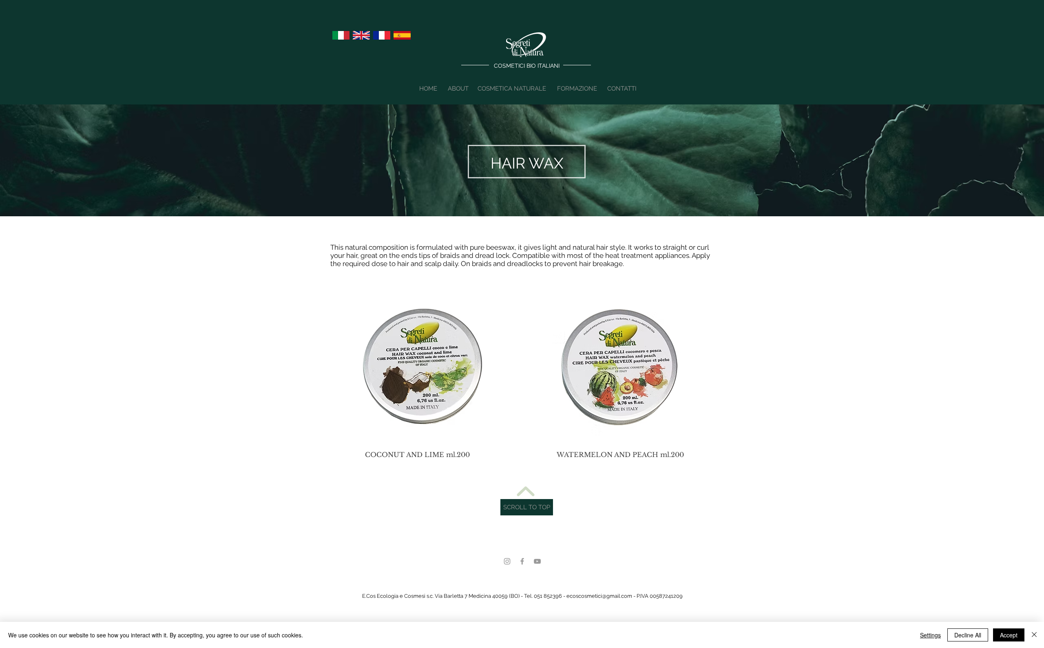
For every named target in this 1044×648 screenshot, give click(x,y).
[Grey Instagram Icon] (507, 561)
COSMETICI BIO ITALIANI (527, 65)
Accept (1008, 635)
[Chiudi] (1034, 634)
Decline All (967, 635)
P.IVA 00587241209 (660, 596)
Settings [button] (930, 635)
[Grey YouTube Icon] (537, 561)
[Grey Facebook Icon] (522, 561)
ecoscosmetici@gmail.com (599, 596)
